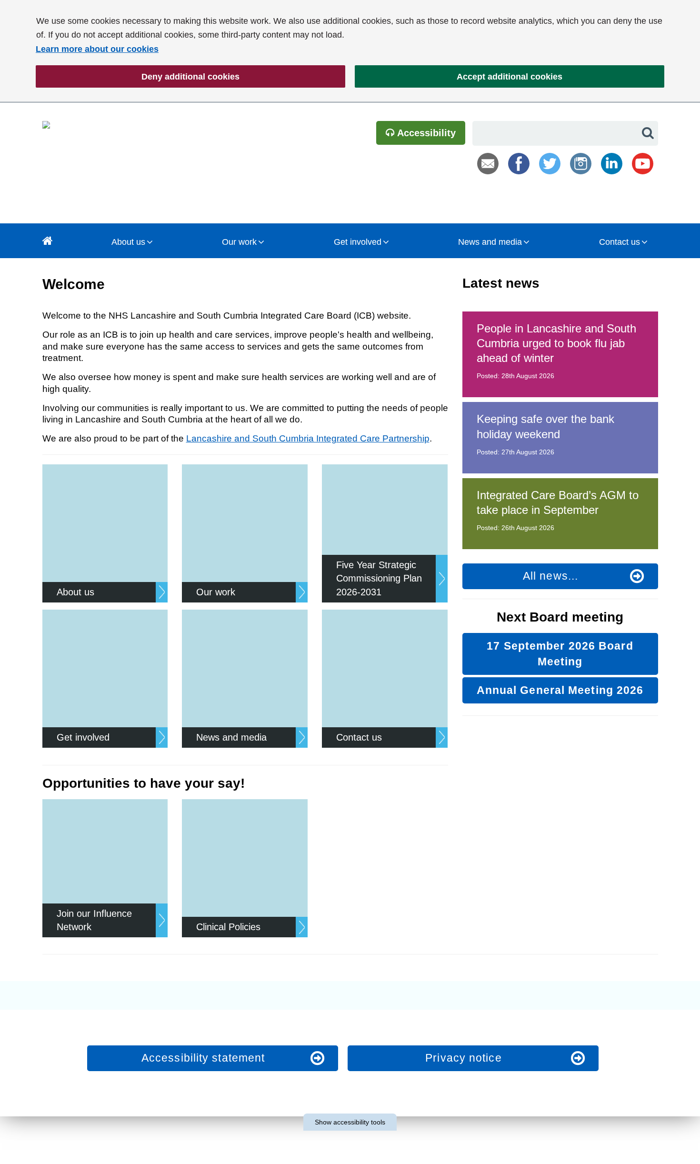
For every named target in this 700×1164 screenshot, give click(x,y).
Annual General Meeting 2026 (560, 690)
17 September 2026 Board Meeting (560, 654)
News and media (490, 242)
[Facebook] (519, 163)
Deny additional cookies (138, 76)
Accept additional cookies (458, 76)
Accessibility (425, 133)
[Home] (47, 240)
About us (128, 242)
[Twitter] (549, 163)
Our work (239, 242)
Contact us (619, 242)
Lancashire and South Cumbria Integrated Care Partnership (308, 438)
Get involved (357, 242)
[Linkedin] (611, 163)
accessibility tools (350, 1122)
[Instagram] (580, 163)
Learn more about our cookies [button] (97, 49)
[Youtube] (642, 163)
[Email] (488, 163)
